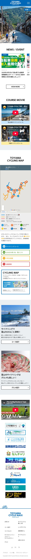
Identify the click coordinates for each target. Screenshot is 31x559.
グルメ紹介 (15, 387)
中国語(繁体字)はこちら (17, 290)
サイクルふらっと (22, 535)
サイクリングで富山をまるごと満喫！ (11, 330)
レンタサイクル (22, 527)
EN (15, 547)
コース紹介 (15, 342)
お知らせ (7, 521)
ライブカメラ (8, 531)
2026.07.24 (4, 70)
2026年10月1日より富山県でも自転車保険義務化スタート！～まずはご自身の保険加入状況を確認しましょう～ (13, 74)
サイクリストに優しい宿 (22, 522)
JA (12, 547)
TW (19, 547)
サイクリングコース (12, 246)
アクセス (5, 552)
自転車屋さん (21, 531)
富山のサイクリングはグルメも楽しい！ (11, 376)
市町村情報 (9, 258)
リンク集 (12, 552)
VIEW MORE (15, 86)
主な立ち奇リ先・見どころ (14, 252)
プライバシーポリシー (22, 552)
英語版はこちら (6, 290)
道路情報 (9, 264)
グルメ (6, 542)
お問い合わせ (21, 540)
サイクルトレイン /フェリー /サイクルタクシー (9, 536)
